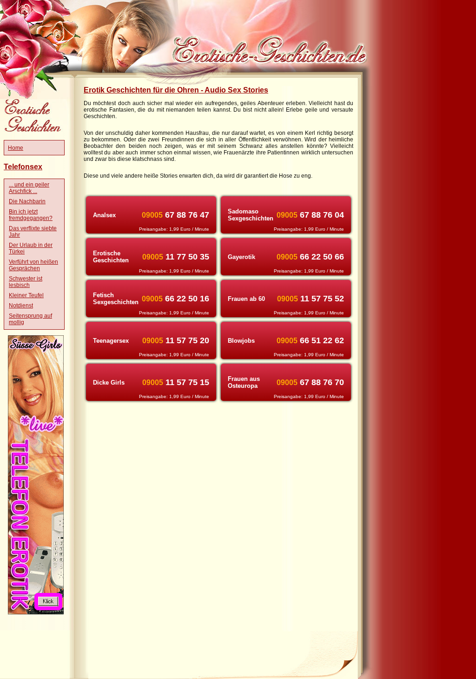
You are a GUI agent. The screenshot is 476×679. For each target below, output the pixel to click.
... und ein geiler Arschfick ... (29, 187)
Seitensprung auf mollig (30, 319)
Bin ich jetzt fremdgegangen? (31, 214)
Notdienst (21, 305)
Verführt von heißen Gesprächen (33, 265)
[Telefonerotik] (36, 612)
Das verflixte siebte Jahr (33, 231)
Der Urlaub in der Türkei (31, 248)
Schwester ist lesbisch (25, 281)
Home (15, 148)
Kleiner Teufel (26, 295)
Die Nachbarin (27, 201)
